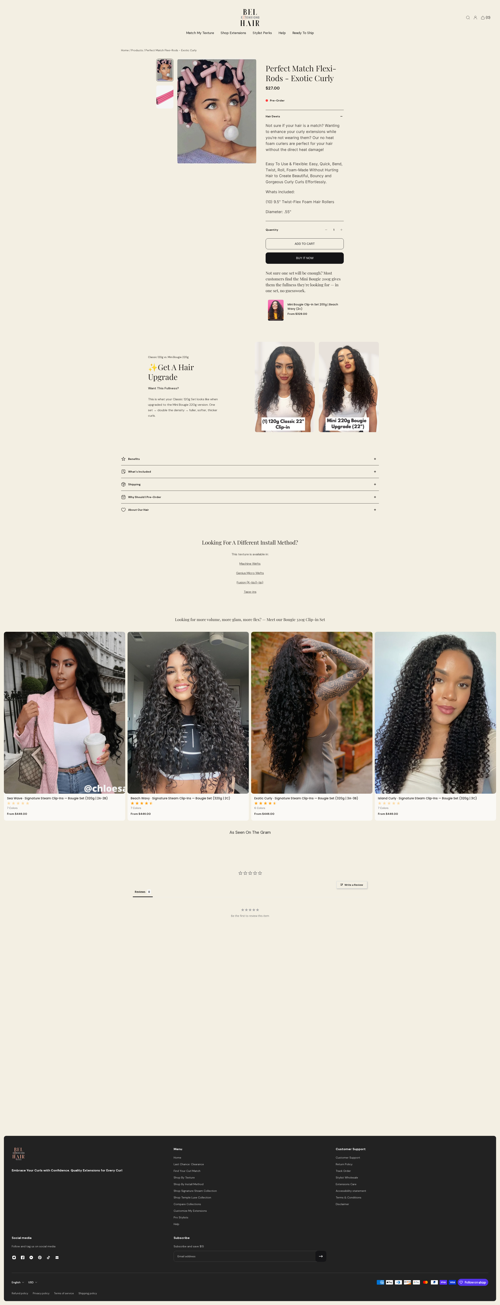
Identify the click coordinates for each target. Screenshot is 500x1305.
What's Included (139, 471)
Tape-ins (250, 592)
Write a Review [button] (354, 885)
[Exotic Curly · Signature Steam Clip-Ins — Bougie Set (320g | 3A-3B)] (311, 713)
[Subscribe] (320, 1256)
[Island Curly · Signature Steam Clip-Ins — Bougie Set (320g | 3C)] (435, 713)
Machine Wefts (250, 564)
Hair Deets (273, 116)
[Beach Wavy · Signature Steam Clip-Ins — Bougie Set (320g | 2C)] (188, 713)
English (16, 1282)
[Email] (57, 1257)
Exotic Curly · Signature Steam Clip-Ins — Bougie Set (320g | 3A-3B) (306, 798)
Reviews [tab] (140, 892)
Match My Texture (200, 33)
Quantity (272, 230)
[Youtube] (31, 1257)
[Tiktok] (48, 1257)
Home (125, 50)
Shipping (134, 484)
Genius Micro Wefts (250, 573)
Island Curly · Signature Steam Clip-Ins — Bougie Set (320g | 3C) (427, 798)
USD (31, 1282)
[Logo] (18, 1154)
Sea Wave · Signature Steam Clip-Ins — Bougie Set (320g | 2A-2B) (57, 798)
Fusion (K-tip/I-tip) (250, 582)
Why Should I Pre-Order (144, 497)
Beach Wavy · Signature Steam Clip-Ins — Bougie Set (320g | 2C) (180, 798)
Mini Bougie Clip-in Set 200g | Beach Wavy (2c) (313, 307)
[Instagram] (14, 1257)
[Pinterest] (40, 1257)
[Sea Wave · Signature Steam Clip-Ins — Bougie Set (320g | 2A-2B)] (64, 713)
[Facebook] (22, 1257)
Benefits (134, 459)
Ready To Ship (303, 33)
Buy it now (304, 258)
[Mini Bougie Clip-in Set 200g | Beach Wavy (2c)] (276, 310)
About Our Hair (138, 510)
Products (137, 50)
